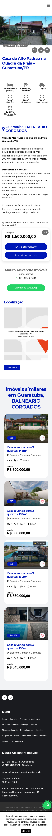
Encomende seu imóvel (30, 719)
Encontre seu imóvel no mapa (15, 725)
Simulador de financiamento (34, 736)
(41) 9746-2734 (27, 278)
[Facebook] (4, 697)
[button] (47, 50)
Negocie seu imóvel (10, 736)
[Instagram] (10, 697)
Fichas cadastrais (9, 730)
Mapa (23, 45)
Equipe (34, 725)
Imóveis (13, 719)
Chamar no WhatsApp (26, 287)
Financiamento (26, 730)
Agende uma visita (26, 255)
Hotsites (39, 730)
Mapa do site (17, 741)
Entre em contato (26, 246)
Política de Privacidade (36, 825)
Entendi (26, 831)
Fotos (11, 45)
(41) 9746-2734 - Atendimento (19, 762)
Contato (5, 741)
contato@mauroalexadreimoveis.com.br (21, 772)
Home (4, 719)
